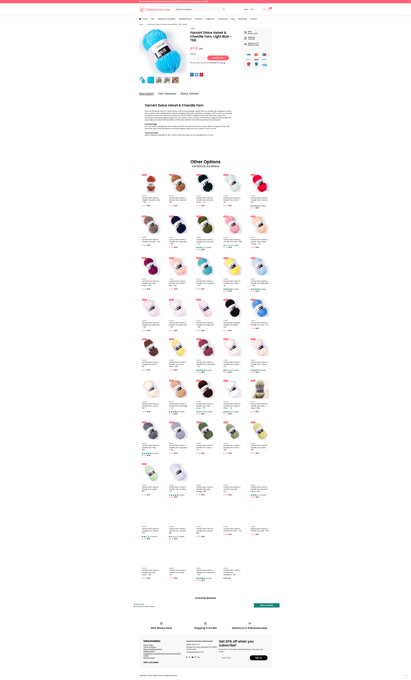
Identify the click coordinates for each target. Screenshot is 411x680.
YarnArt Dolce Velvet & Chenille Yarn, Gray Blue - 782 (178, 447)
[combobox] (197, 9)
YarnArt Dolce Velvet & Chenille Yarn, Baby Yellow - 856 (259, 406)
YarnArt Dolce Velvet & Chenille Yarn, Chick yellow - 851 (177, 364)
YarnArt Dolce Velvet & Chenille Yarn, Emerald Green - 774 (204, 200)
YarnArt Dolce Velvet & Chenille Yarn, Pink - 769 (232, 240)
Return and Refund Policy (152, 649)
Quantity (193, 54)
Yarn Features (167, 93)
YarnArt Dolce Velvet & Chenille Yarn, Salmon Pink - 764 (177, 283)
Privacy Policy (148, 645)
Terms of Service (149, 647)
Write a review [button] (266, 605)
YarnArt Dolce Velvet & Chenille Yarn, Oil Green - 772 (205, 241)
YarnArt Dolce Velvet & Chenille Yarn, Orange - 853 (205, 531)
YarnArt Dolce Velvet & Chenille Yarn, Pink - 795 (260, 530)
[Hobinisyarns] (154, 9)
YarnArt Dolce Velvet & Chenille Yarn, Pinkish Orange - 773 (259, 241)
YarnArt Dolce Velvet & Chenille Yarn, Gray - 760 (150, 447)
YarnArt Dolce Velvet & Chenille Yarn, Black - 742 (231, 325)
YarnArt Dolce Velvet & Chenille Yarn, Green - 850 (150, 489)
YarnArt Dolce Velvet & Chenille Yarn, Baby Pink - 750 (150, 325)
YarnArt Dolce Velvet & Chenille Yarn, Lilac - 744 (231, 489)
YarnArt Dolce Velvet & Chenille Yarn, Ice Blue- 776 (177, 489)
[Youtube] (198, 657)
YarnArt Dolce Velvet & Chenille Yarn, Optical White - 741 (231, 406)
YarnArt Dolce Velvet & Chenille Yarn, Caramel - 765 (178, 200)
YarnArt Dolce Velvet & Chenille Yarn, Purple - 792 (177, 572)
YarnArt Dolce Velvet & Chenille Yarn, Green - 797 (204, 447)
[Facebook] (192, 74)
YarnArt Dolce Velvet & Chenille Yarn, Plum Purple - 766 (150, 283)
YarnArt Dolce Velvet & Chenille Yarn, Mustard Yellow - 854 (259, 489)
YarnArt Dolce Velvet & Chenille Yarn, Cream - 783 (150, 406)
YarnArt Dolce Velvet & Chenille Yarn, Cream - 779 (259, 364)
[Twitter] (196, 74)
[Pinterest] (201, 74)
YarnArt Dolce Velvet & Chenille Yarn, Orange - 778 (150, 531)
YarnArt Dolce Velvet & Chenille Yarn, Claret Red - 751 (205, 364)
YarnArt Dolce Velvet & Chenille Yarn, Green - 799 (259, 447)
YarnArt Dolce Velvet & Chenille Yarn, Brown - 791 (150, 364)
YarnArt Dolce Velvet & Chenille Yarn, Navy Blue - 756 (178, 241)
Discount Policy (149, 658)
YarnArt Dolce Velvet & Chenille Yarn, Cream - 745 (231, 364)
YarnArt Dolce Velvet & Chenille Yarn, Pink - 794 (232, 530)
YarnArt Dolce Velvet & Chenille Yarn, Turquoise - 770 (205, 283)
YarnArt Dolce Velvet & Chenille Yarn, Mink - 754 (151, 240)
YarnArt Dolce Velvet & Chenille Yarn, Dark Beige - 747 (178, 406)
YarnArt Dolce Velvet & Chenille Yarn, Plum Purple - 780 (150, 572)
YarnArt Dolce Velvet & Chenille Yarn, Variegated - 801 (231, 572)
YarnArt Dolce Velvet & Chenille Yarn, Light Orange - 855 (204, 489)
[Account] (264, 9)
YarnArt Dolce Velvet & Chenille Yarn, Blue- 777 (259, 324)
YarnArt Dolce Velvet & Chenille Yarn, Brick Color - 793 (151, 200)
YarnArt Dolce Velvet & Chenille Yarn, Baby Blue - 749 (259, 283)
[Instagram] (189, 657)
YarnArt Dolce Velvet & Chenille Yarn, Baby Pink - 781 (178, 325)
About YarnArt (189, 93)
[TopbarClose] (409, 1)
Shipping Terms (149, 651)
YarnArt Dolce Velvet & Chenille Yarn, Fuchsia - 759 (259, 200)
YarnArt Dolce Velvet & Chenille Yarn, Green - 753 (231, 200)
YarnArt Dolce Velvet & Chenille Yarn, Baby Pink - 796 (205, 325)
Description (146, 93)
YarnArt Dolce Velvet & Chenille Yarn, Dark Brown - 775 (204, 406)
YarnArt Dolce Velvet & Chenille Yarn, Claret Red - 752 (205, 572)
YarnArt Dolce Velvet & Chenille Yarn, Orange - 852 (178, 531)
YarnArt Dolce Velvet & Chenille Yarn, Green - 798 (231, 447)
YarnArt (192, 28)
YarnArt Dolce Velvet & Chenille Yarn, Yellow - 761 (231, 283)
